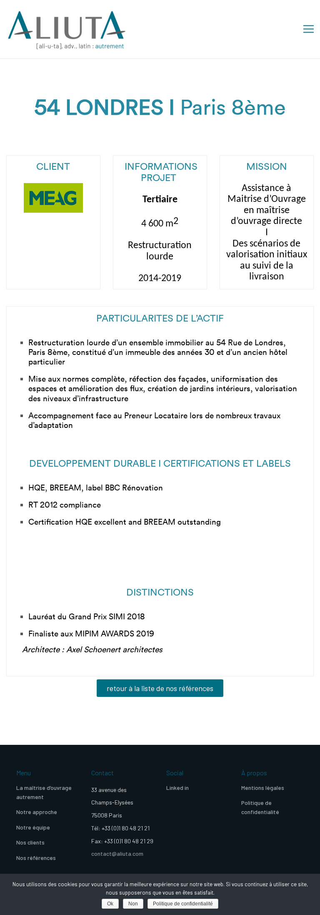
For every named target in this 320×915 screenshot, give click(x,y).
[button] (160, 688)
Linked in (177, 787)
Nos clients (30, 842)
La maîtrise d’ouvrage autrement (44, 792)
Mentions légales (262, 787)
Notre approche (36, 811)
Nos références (36, 857)
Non (133, 904)
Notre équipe (33, 827)
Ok (110, 904)
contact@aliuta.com (117, 853)
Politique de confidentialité (260, 807)
